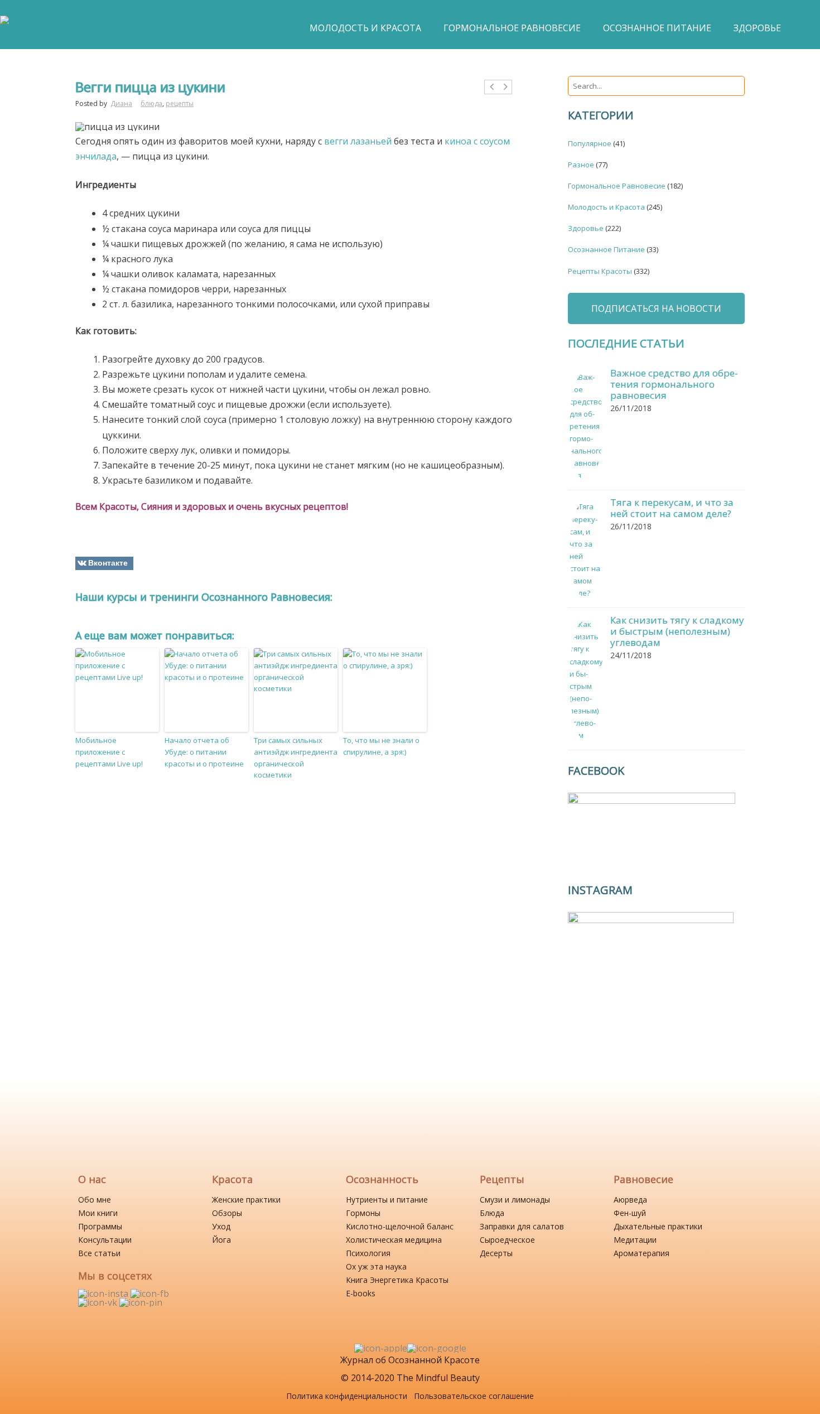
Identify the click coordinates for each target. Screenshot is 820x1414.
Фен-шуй (630, 1213)
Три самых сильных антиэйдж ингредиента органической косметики (295, 757)
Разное (581, 165)
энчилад (93, 156)
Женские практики (246, 1199)
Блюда (492, 1213)
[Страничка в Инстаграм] (104, 1293)
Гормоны (363, 1213)
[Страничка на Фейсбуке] (150, 1293)
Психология (368, 1253)
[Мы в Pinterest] (140, 1302)
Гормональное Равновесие (616, 186)
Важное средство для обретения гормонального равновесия (674, 384)
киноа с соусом (477, 141)
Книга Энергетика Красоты (397, 1280)
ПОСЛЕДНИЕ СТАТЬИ (626, 343)
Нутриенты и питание (387, 1199)
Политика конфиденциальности (346, 1396)
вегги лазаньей (358, 141)
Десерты (496, 1253)
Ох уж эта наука (376, 1266)
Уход (221, 1226)
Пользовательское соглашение (474, 1396)
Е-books (360, 1293)
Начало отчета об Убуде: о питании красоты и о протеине (204, 752)
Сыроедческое (507, 1239)
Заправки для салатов (522, 1226)
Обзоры (227, 1213)
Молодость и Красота (606, 207)
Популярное (589, 143)
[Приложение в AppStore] (380, 1348)
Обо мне (94, 1199)
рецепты (180, 103)
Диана (121, 103)
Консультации (105, 1239)
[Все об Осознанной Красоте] (4, 26)
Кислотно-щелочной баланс (400, 1226)
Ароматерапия (641, 1253)
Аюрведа (630, 1199)
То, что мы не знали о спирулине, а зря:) (381, 746)
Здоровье (586, 228)
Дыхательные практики (658, 1226)
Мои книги (98, 1213)
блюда (151, 103)
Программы (100, 1226)
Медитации (635, 1239)
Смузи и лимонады (515, 1199)
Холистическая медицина (394, 1239)
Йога (221, 1239)
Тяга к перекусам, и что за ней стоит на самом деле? (672, 508)
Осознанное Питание (606, 249)
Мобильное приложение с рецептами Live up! (109, 752)
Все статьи (99, 1253)
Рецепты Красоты (600, 271)
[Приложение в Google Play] (436, 1348)
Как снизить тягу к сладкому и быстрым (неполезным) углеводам (677, 631)
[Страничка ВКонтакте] (98, 1302)
